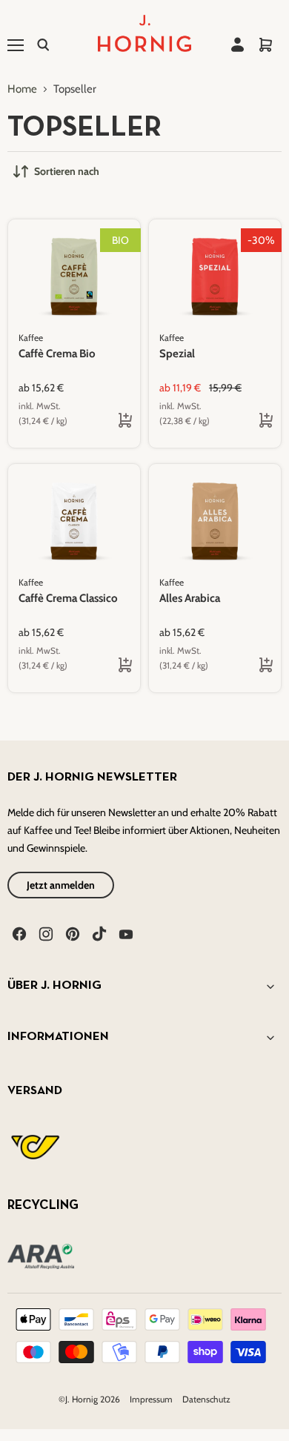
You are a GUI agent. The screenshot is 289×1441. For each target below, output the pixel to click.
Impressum (152, 1399)
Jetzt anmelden (61, 885)
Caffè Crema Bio (57, 353)
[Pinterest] (71, 932)
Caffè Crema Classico (68, 598)
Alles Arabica (189, 598)
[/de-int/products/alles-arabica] (214, 521)
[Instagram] (44, 932)
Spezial (177, 353)
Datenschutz (206, 1399)
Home (22, 89)
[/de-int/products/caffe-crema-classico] (74, 521)
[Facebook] (17, 932)
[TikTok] (97, 932)
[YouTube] (124, 932)
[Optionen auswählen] (113, 421)
